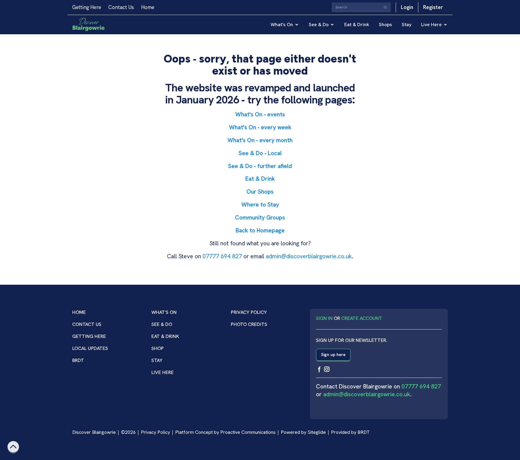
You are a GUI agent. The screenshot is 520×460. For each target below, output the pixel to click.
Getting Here (86, 7)
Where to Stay (260, 204)
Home (147, 7)
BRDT (78, 360)
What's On (282, 24)
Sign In (324, 318)
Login (407, 7)
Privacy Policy (249, 312)
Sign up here (333, 354)
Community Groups (260, 217)
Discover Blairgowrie (94, 432)
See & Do (319, 24)
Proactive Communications (248, 432)
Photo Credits (249, 324)
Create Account (361, 318)
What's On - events (260, 114)
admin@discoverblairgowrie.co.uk (309, 256)
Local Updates (90, 348)
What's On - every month (260, 140)
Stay (406, 24)
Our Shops (260, 191)
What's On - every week (260, 127)
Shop (157, 348)
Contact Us (121, 7)
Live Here (431, 24)
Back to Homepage (260, 230)
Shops (385, 24)
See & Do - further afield (260, 166)
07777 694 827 (222, 256)
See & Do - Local (260, 153)
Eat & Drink (356, 24)
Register (433, 7)
